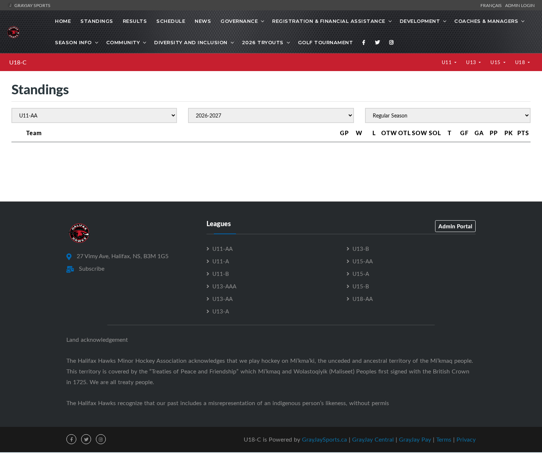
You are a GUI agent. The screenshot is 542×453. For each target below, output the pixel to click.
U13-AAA (224, 286)
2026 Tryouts (263, 42)
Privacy (466, 439)
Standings (96, 21)
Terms (443, 439)
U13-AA (222, 298)
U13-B (360, 248)
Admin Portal (455, 226)
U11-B (220, 273)
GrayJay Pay (415, 439)
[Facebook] (363, 42)
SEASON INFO (73, 42)
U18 (521, 62)
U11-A (220, 261)
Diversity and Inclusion (190, 42)
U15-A (360, 273)
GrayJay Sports (32, 5)
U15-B (360, 286)
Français (492, 5)
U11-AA (222, 248)
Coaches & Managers (486, 21)
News (203, 21)
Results (135, 21)
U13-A (220, 311)
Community (123, 42)
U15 (496, 62)
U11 (447, 62)
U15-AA (362, 261)
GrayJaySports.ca (324, 439)
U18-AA (362, 298)
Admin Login (520, 5)
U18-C (18, 62)
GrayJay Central (373, 439)
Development (420, 21)
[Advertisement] (271, 168)
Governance (239, 21)
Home (63, 21)
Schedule (170, 21)
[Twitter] (377, 42)
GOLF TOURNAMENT (325, 42)
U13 (471, 62)
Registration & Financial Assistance (328, 21)
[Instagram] (391, 42)
